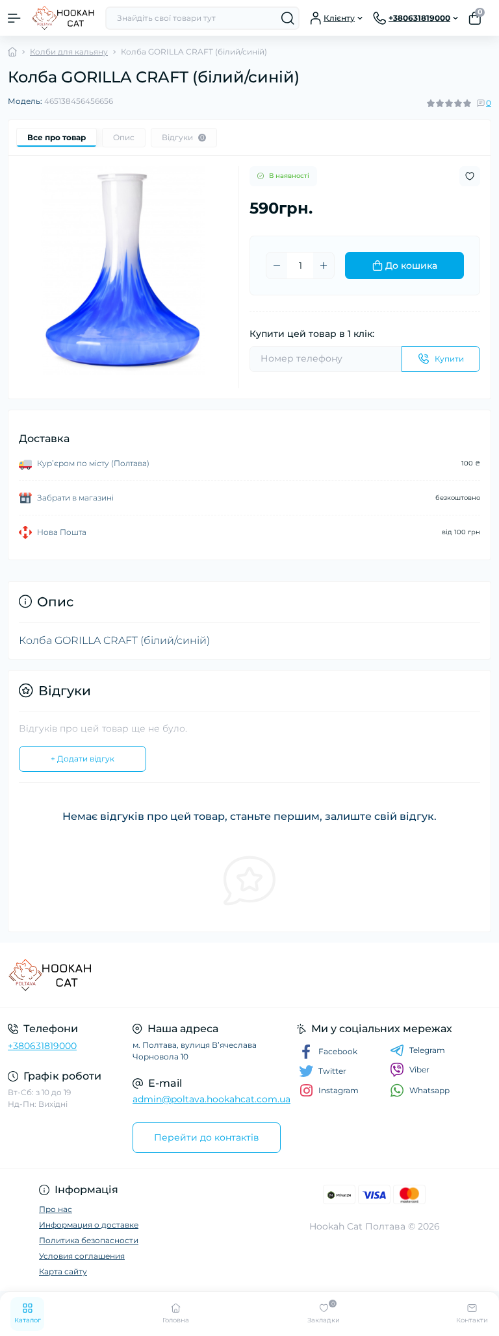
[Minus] (276, 265)
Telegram (427, 1050)
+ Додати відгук (82, 758)
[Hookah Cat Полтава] (83, 975)
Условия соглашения (82, 1256)
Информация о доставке (88, 1225)
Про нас (55, 1209)
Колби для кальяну (69, 51)
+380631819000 (42, 1046)
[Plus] (323, 265)
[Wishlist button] (469, 176)
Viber (419, 1069)
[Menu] (14, 18)
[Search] (287, 18)
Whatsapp (429, 1090)
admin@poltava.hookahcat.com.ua (211, 1099)
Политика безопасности (88, 1240)
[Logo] (63, 18)
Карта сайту (63, 1271)
